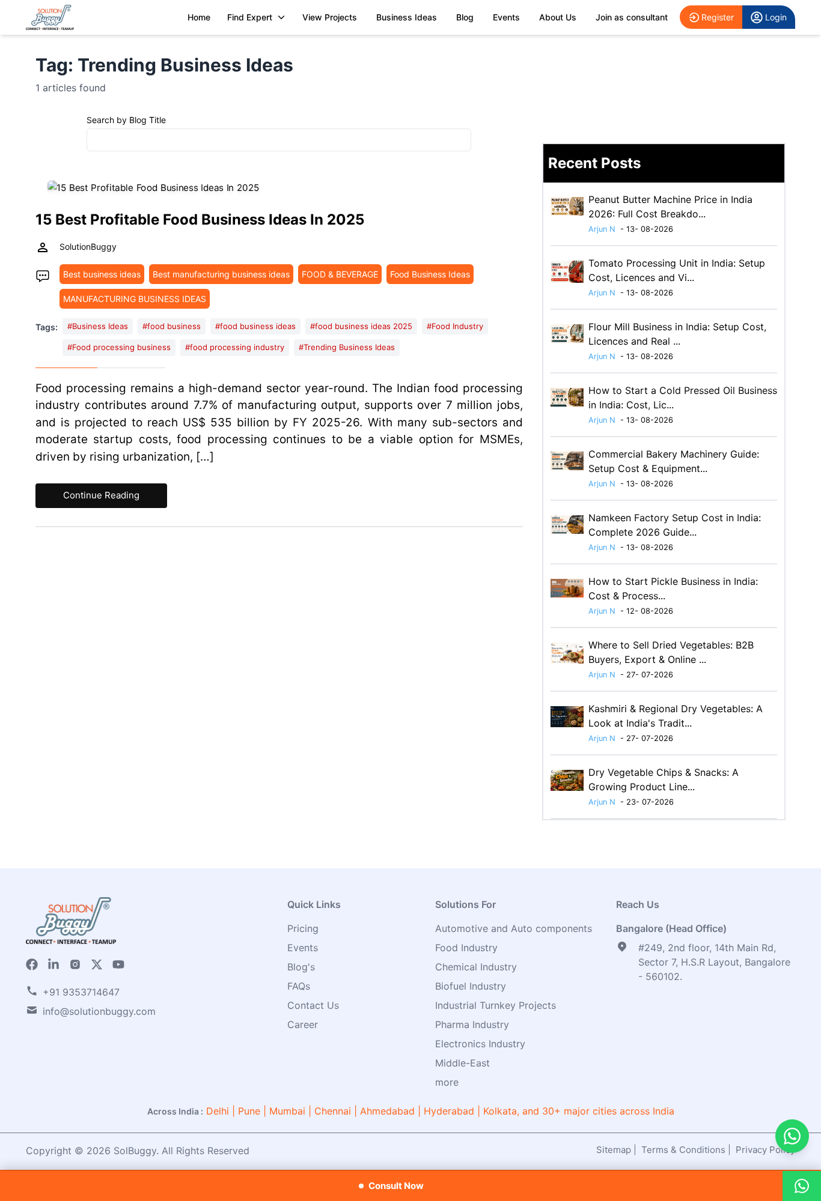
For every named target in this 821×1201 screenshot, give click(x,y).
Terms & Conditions (683, 1149)
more (447, 1082)
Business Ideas (406, 17)
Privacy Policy (765, 1149)
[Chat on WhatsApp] (792, 1136)
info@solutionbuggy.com (99, 1011)
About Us (557, 17)
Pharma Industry (472, 1024)
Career (302, 1024)
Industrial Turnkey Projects (495, 1005)
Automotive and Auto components (513, 928)
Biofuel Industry (470, 986)
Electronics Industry (480, 1044)
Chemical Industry (476, 967)
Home (199, 17)
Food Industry (466, 948)
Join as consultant (632, 17)
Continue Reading (101, 495)
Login (776, 17)
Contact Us (313, 1005)
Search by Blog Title (126, 120)
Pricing (303, 928)
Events (506, 17)
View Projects (329, 17)
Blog (465, 17)
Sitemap (613, 1149)
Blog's (301, 967)
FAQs (298, 986)
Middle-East (462, 1063)
